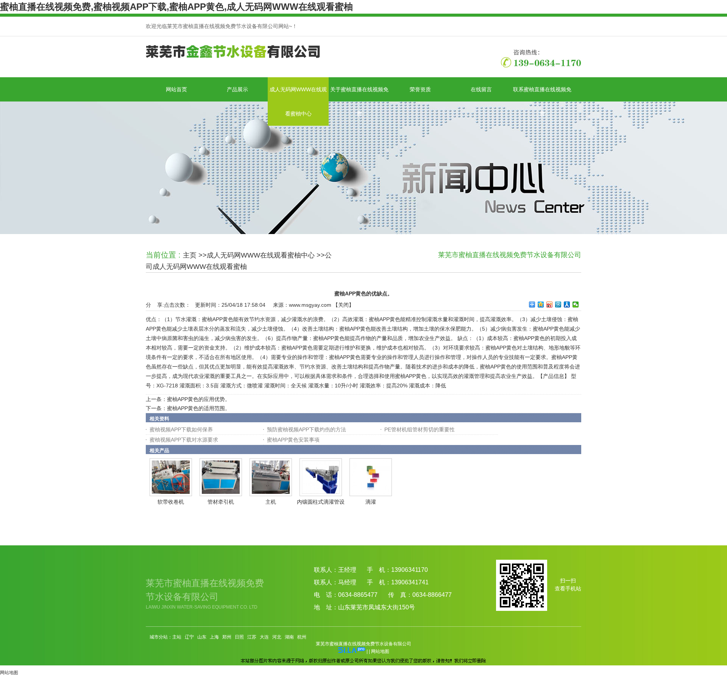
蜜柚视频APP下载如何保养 (181, 429)
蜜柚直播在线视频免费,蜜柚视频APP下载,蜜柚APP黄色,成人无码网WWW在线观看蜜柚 (176, 7)
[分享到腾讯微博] (558, 304)
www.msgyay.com (310, 305)
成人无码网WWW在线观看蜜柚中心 (261, 255)
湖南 (289, 637)
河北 (276, 637)
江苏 (251, 637)
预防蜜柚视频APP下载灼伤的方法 (306, 429)
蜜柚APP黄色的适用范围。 (198, 408)
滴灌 (370, 502)
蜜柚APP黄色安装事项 (293, 440)
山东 (201, 637)
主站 (176, 637)
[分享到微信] (576, 304)
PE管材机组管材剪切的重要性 (419, 429)
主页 (190, 255)
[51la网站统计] (351, 651)
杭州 (301, 637)
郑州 (226, 637)
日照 (239, 637)
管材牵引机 (220, 502)
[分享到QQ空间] (541, 304)
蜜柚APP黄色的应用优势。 (198, 399)
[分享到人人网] (567, 304)
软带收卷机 (171, 502)
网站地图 (380, 651)
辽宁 (189, 637)
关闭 (343, 305)
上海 (214, 637)
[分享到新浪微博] (549, 304)
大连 (264, 637)
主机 (270, 502)
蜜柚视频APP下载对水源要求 (184, 440)
